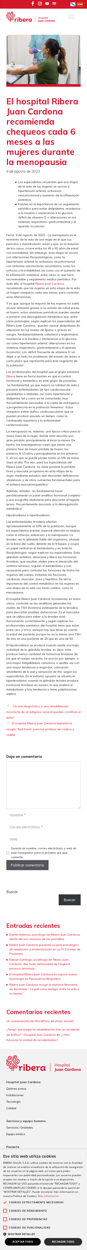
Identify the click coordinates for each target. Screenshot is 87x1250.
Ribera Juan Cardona (49, 284)
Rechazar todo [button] (63, 1241)
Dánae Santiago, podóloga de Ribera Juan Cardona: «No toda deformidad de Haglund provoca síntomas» (39, 964)
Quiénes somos (16, 1088)
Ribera (10, 376)
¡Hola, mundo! (64, 1021)
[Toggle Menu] (71, 17)
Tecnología (13, 1101)
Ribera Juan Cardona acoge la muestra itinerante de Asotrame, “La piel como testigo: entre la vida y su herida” (44, 989)
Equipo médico (15, 1134)
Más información (48, 1196)
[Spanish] (81, 4)
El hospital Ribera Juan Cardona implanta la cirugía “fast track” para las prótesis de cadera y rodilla (40, 729)
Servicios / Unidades (19, 1127)
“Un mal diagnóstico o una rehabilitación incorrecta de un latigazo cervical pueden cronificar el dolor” (43, 711)
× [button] (82, 1153)
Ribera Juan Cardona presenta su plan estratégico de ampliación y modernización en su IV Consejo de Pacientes (44, 949)
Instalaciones (15, 1095)
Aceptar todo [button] (22, 1241)
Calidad (11, 1108)
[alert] (43, 1199)
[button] (43, 1234)
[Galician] (73, 4)
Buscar (12, 892)
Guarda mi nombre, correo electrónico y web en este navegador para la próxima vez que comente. (43, 852)
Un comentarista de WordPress (28, 1021)
